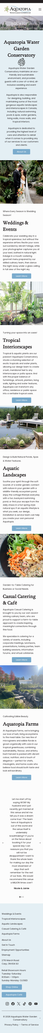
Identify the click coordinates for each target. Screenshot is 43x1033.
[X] (18, 1003)
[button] (3, 842)
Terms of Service (30, 1024)
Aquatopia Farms (10, 933)
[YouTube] (36, 1003)
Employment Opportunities (15, 949)
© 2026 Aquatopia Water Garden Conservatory (20, 1018)
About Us (6, 939)
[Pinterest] (30, 1003)
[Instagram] (7, 1003)
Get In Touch (8, 944)
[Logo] (18, 9)
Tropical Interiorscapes (13, 918)
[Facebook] (13, 1003)
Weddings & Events (11, 913)
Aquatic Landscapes (12, 923)
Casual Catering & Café (14, 928)
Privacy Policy (11, 1024)
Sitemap (6, 954)
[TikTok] (24, 1003)
